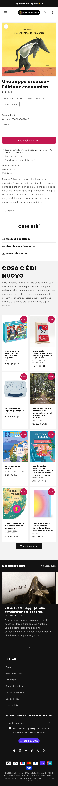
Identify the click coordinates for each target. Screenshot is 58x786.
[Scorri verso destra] (35, 647)
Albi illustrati (24, 98)
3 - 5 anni (8, 98)
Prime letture (11, 104)
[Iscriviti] (49, 723)
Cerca (9, 667)
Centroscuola (17, 773)
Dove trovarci (12, 680)
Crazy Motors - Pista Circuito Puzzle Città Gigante (12, 354)
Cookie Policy (12, 699)
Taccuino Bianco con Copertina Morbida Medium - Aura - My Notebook (42, 527)
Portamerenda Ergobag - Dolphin (14, 409)
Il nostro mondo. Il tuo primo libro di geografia (14, 526)
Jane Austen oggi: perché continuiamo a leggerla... (25, 609)
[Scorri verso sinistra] (23, 647)
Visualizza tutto (29, 546)
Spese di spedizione (16, 686)
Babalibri (8, 91)
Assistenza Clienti (14, 673)
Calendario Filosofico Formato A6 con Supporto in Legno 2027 (42, 354)
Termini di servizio (15, 692)
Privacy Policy (13, 705)
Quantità (6, 124)
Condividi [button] (9, 210)
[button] (6, 12)
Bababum (40, 98)
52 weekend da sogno (12, 467)
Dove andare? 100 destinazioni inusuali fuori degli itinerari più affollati (42, 412)
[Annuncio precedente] (5, 4)
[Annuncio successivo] (53, 4)
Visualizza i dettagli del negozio (20, 160)
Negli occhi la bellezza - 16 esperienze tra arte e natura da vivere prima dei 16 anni (42, 470)
